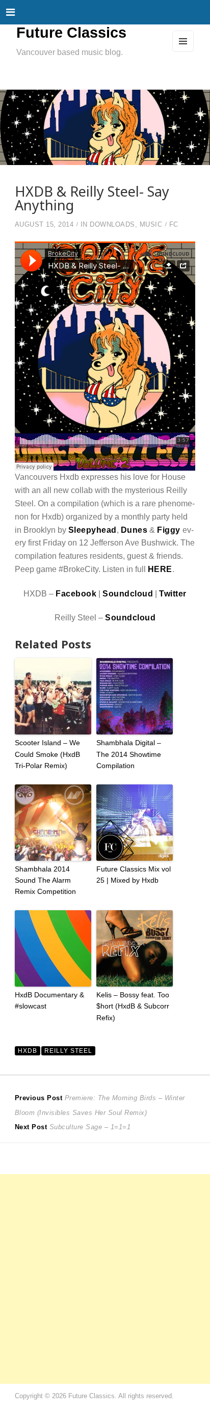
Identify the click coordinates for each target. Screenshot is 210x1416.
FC (173, 224)
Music (151, 224)
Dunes (134, 529)
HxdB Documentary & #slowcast (49, 1000)
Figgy (168, 529)
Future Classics (71, 32)
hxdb (27, 1050)
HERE (160, 569)
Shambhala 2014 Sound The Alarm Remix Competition (45, 880)
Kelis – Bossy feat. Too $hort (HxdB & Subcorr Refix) (132, 1006)
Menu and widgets (183, 51)
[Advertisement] (105, 1279)
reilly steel (68, 1050)
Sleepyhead (92, 529)
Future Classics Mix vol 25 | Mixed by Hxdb (133, 874)
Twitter (173, 593)
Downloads (112, 224)
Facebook (76, 593)
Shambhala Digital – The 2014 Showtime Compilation (128, 754)
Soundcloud (127, 593)
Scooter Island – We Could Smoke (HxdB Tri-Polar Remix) (47, 754)
